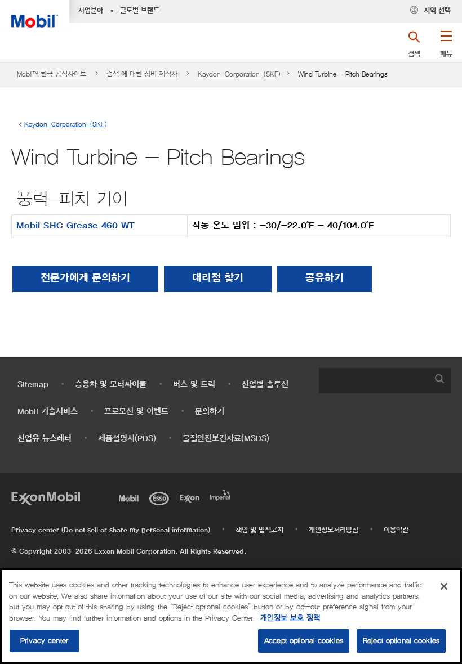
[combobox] (385, 380)
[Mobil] (130, 497)
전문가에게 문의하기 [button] (85, 278)
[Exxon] (191, 497)
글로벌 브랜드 (139, 11)
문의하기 (209, 411)
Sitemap (32, 384)
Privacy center (44, 640)
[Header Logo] (34, 14)
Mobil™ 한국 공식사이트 (51, 74)
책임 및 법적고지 (259, 530)
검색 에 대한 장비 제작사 (141, 74)
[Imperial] (222, 494)
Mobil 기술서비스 (47, 411)
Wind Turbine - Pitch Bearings (343, 74)
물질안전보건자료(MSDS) (226, 438)
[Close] (444, 586)
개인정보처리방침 (333, 530)
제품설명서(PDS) (127, 438)
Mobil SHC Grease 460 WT (75, 226)
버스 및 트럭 (194, 384)
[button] (446, 48)
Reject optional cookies (401, 640)
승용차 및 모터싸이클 (110, 384)
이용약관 (396, 530)
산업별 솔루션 (265, 384)
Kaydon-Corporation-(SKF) (239, 74)
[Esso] (161, 497)
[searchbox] (373, 380)
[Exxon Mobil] (45, 497)
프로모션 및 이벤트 (136, 411)
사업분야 (90, 11)
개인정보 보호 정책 (290, 618)
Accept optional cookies (303, 640)
